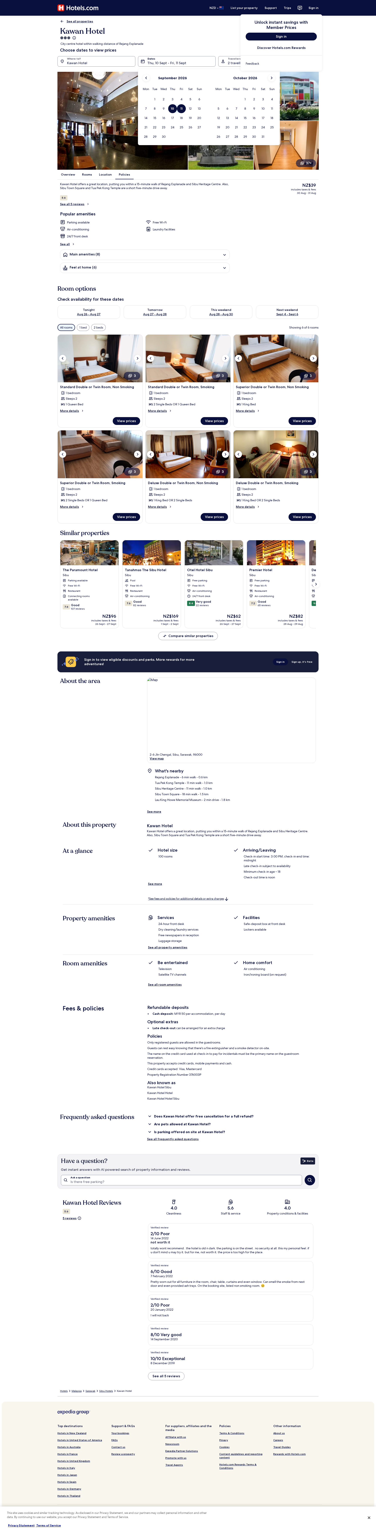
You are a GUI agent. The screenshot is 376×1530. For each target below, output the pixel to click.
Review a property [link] (123, 1454)
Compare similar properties (190, 636)
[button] (154, 99)
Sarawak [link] (90, 1391)
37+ (309, 163)
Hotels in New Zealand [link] (71, 1433)
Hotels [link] (64, 1391)
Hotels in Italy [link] (66, 1468)
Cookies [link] (224, 1447)
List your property (244, 8)
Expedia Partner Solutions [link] (181, 1451)
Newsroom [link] (172, 1444)
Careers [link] (278, 1440)
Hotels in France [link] (67, 1454)
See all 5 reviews (72, 204)
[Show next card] (315, 584)
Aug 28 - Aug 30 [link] (221, 314)
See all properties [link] (80, 21)
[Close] (369, 1517)
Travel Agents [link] (174, 1464)
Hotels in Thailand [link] (68, 1495)
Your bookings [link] (120, 1433)
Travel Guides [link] (282, 1447)
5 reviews (70, 1218)
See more (154, 812)
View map (157, 758)
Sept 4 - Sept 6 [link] (287, 314)
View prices (126, 421)
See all (65, 244)
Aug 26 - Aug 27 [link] (89, 314)
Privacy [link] (223, 1440)
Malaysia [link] (77, 1391)
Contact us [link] (118, 1447)
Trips (287, 8)
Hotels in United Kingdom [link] (73, 1461)
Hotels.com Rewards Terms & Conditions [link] (238, 1466)
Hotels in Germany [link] (69, 1488)
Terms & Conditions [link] (231, 1433)
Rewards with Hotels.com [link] (289, 1454)
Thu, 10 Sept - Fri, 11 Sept (167, 63)
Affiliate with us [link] (175, 1437)
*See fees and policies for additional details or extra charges (186, 899)
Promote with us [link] (175, 1458)
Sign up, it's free (302, 661)
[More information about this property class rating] (73, 38)
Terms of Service (48, 1525)
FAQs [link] (114, 1440)
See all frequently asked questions (173, 1139)
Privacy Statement (21, 1525)
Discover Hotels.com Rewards (281, 48)
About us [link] (279, 1433)
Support (271, 8)
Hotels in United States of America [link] (79, 1440)
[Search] (310, 1180)
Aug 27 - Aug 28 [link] (155, 314)
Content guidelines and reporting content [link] (240, 1455)
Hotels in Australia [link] (69, 1447)
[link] (281, 63)
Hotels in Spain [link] (66, 1481)
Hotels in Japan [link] (67, 1474)
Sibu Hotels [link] (106, 1391)
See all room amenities (165, 984)
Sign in (314, 8)
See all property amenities (167, 947)
